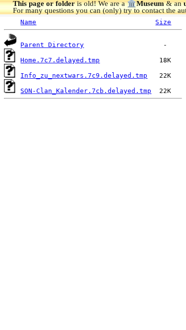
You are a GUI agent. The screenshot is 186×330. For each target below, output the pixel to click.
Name (28, 22)
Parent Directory (52, 44)
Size (163, 22)
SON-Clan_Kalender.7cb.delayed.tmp (85, 90)
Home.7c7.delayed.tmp (60, 60)
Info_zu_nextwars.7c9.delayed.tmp (83, 75)
